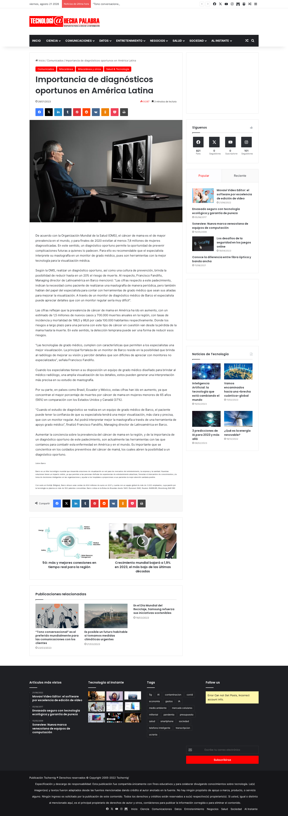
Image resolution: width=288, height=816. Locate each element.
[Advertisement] (183, 21)
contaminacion (173, 694)
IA (179, 701)
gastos (169, 701)
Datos (104, 40)
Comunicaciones (78, 40)
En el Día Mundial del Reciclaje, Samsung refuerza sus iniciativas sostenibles (153, 609)
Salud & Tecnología (117, 69)
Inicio (36, 40)
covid (190, 694)
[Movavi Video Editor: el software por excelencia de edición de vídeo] (203, 195)
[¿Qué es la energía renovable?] (238, 419)
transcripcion (183, 727)
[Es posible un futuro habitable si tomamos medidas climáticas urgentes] (106, 616)
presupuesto (186, 714)
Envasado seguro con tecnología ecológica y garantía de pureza (216, 211)
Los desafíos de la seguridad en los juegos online (234, 242)
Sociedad (196, 40)
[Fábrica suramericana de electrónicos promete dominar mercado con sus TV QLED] (96, 717)
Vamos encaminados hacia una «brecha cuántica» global (237, 389)
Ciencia (52, 40)
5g (150, 694)
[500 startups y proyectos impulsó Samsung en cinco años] (114, 717)
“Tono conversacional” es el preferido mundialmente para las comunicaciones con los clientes (150, 3)
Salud (177, 40)
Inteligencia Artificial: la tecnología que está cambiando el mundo (205, 391)
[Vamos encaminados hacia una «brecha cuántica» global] (238, 371)
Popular (203, 175)
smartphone (166, 721)
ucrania (153, 734)
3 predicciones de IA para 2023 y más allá (205, 435)
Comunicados (55, 60)
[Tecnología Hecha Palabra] (65, 21)
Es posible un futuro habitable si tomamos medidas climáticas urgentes (106, 635)
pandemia (169, 714)
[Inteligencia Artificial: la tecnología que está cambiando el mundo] (206, 371)
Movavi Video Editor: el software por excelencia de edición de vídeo (234, 194)
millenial (153, 714)
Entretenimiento (129, 40)
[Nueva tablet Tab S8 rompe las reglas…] (132, 717)
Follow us (213, 682)
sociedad (184, 721)
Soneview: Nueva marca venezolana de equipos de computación (220, 226)
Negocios (157, 40)
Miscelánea (66, 69)
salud (152, 721)
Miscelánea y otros (89, 69)
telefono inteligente (159, 727)
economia (154, 701)
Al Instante (220, 40)
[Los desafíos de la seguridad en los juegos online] (203, 243)
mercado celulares (182, 707)
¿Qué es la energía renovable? (237, 433)
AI (158, 694)
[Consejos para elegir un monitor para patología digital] (96, 707)
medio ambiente (158, 707)
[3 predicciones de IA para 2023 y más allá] (206, 419)
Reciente (240, 175)
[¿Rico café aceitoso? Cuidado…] (96, 696)
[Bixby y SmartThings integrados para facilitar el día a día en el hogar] (114, 707)
